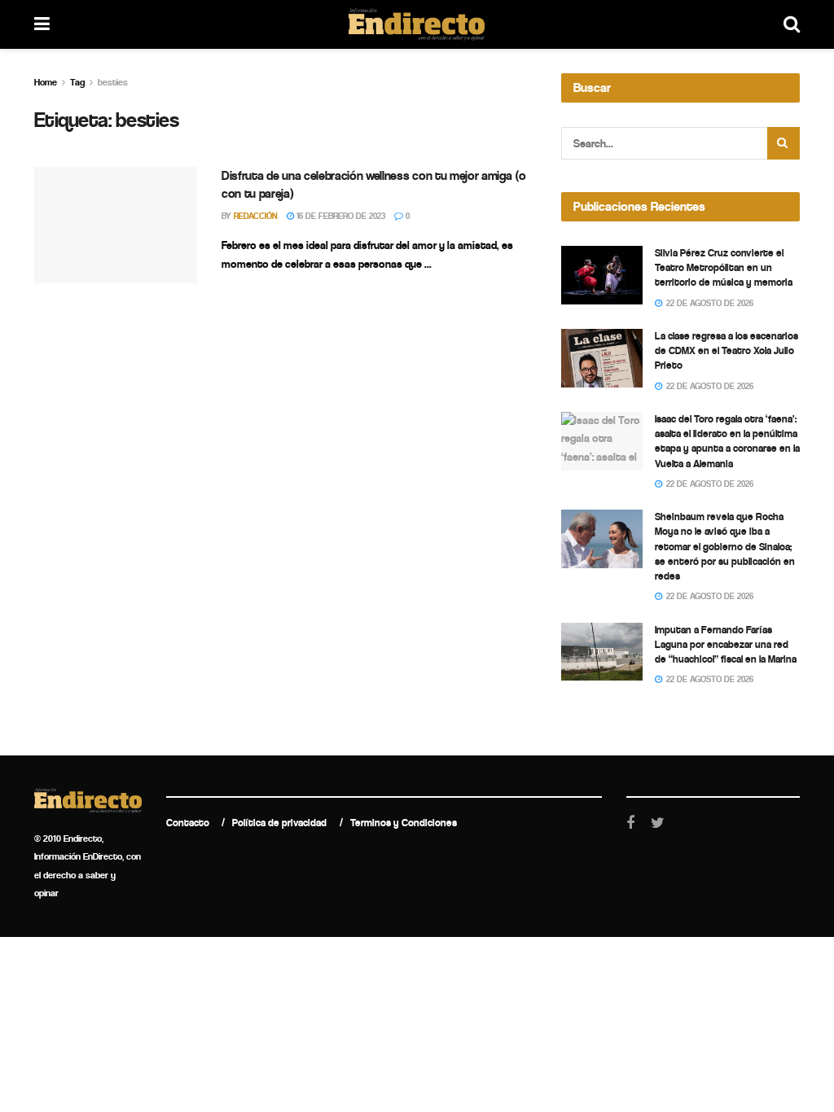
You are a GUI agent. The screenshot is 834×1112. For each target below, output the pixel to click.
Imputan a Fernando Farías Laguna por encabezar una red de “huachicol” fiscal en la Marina (726, 644)
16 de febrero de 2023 (339, 216)
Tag (77, 82)
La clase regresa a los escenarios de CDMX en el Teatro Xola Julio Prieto (726, 350)
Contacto (187, 822)
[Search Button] (783, 143)
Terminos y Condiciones (403, 822)
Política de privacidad (279, 822)
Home (45, 82)
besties (113, 82)
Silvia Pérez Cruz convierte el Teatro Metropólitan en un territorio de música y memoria (723, 267)
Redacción (256, 216)
